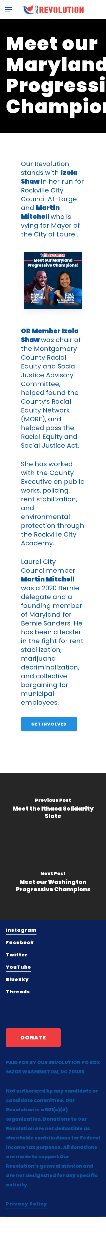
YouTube (18, 967)
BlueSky (17, 979)
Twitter (17, 954)
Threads (18, 991)
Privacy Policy (26, 1203)
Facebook (20, 942)
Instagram (21, 930)
